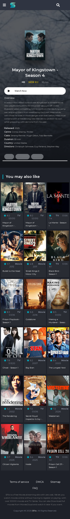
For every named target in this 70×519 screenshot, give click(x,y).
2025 (17, 128)
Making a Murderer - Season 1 (57, 322)
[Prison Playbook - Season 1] (12, 294)
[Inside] (35, 439)
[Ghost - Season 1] (12, 342)
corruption (22, 156)
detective (37, 156)
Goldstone (31, 319)
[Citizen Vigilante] (12, 439)
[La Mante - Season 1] (58, 197)
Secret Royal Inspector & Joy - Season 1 (34, 419)
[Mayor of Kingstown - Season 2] (35, 197)
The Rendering (10, 416)
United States (20, 143)
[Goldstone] (35, 294)
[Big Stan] (35, 342)
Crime (15, 132)
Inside (28, 464)
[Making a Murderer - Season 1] (58, 294)
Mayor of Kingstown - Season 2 (32, 225)
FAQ (35, 488)
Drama (22, 132)
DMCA (40, 481)
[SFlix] (13, 5)
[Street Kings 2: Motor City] (35, 246)
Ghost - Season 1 (10, 367)
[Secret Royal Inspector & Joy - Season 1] (35, 391)
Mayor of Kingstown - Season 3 (9, 225)
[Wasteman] (58, 391)
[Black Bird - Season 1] (58, 246)
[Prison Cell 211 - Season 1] (58, 439)
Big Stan (30, 367)
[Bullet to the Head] (12, 246)
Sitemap (55, 481)
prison (9, 156)
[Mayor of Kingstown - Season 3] (12, 197)
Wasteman (54, 416)
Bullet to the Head (11, 271)
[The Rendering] (12, 391)
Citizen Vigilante (11, 464)
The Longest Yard (57, 367)
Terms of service (19, 481)
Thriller (30, 132)
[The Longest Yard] (58, 342)
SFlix (34, 510)
